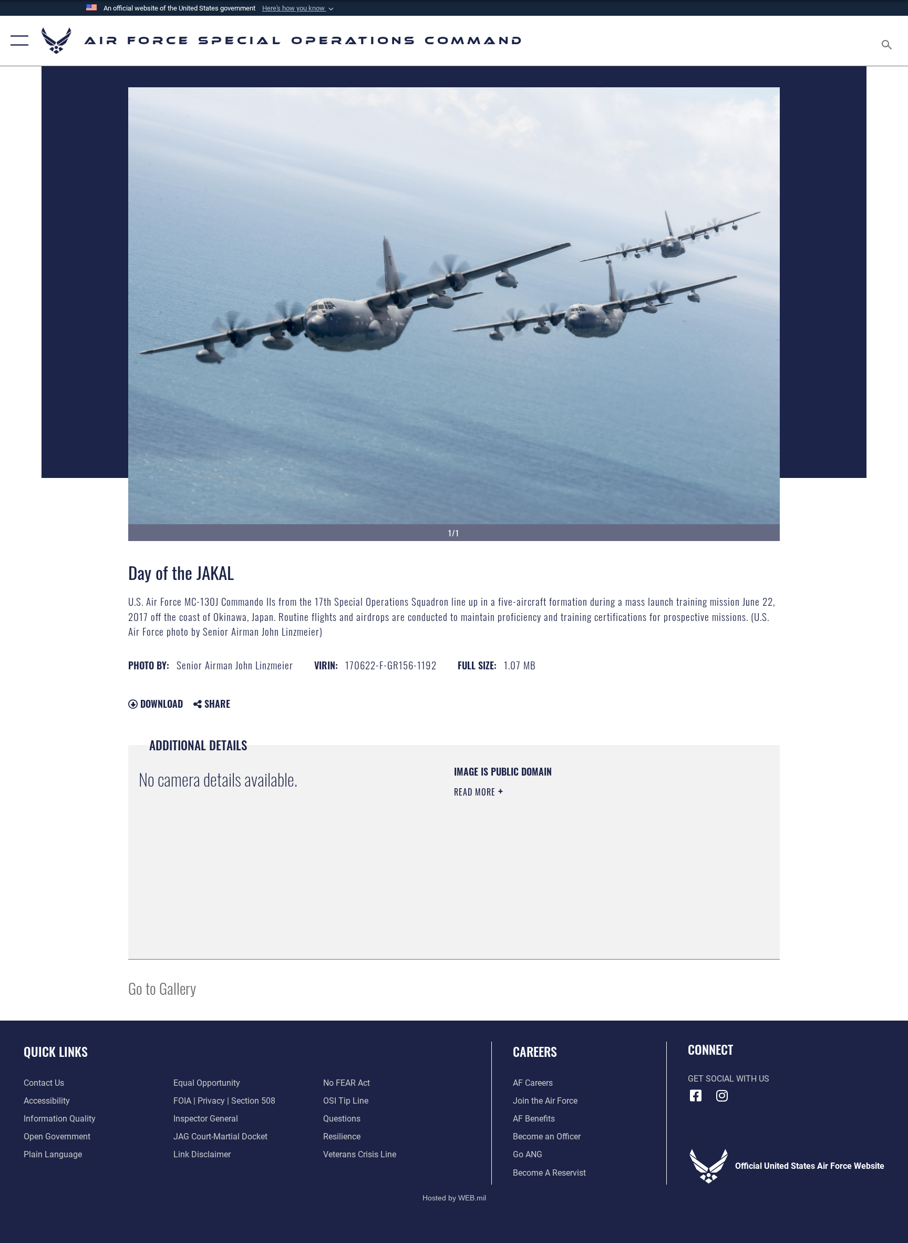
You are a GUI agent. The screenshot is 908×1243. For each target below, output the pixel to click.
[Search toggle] (888, 40)
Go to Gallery (162, 987)
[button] (299, 8)
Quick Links (56, 1051)
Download (160, 703)
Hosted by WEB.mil (454, 1198)
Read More (476, 792)
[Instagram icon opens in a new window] (722, 1096)
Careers (535, 1051)
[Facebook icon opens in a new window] (696, 1096)
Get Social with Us (728, 1079)
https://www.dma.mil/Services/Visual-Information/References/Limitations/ (556, 866)
